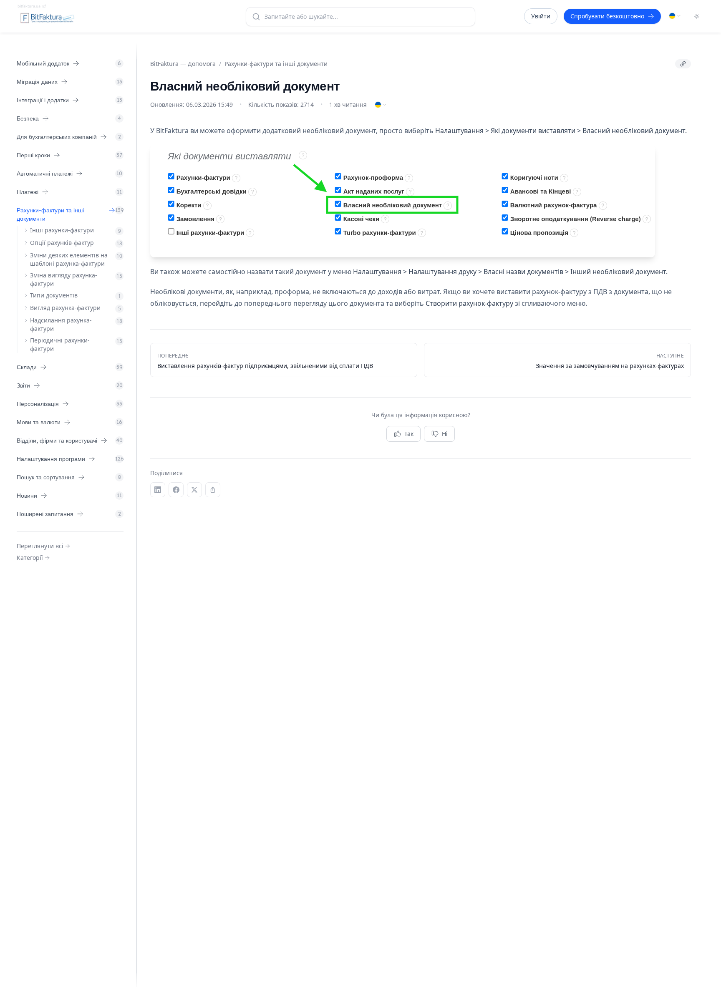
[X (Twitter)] (194, 489)
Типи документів (54, 295)
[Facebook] (176, 489)
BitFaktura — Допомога (183, 64)
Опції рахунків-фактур (62, 243)
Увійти (540, 16)
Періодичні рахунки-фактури (60, 344)
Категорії (30, 557)
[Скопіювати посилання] (683, 63)
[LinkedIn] (157, 489)
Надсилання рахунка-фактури (61, 324)
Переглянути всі (40, 546)
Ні (445, 434)
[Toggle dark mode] (696, 16)
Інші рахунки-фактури (62, 230)
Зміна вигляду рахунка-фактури (63, 279)
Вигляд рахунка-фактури (65, 308)
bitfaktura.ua (29, 6)
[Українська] (675, 15)
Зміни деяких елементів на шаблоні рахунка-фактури (69, 259)
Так (408, 434)
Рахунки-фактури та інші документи (276, 64)
